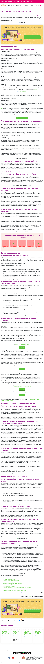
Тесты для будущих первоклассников (27, 633)
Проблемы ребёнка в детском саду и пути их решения (14, 590)
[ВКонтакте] (20, 620)
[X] (23, 620)
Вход (36, 4)
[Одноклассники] (21, 620)
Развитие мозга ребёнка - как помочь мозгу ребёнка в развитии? (17, 587)
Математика (5, 247)
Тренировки (19, 5)
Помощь (16, 650)
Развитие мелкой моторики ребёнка (11, 580)
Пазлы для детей (6, 577)
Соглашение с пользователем (27, 650)
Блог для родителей (9, 8)
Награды (26, 5)
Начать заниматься (32, 37)
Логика (30, 247)
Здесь (2, 108)
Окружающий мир (22, 248)
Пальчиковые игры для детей (9, 586)
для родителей (16, 637)
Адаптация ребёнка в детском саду (10, 589)
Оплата (38, 5)
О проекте (39, 650)
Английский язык (38, 248)
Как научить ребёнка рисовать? (9, 579)
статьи (35, 89)
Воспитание (17, 8)
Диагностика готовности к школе (16, 632)
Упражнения (11, 5)
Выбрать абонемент (27, 1)
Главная (2, 8)
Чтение (13, 247)
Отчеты (32, 5)
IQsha (30, 596)
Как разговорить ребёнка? (8, 584)
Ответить (22, 347)
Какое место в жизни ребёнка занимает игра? (13, 582)
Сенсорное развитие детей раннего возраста (12, 583)
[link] (2, 8)
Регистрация (40, 4)
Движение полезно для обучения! (38, 632)
